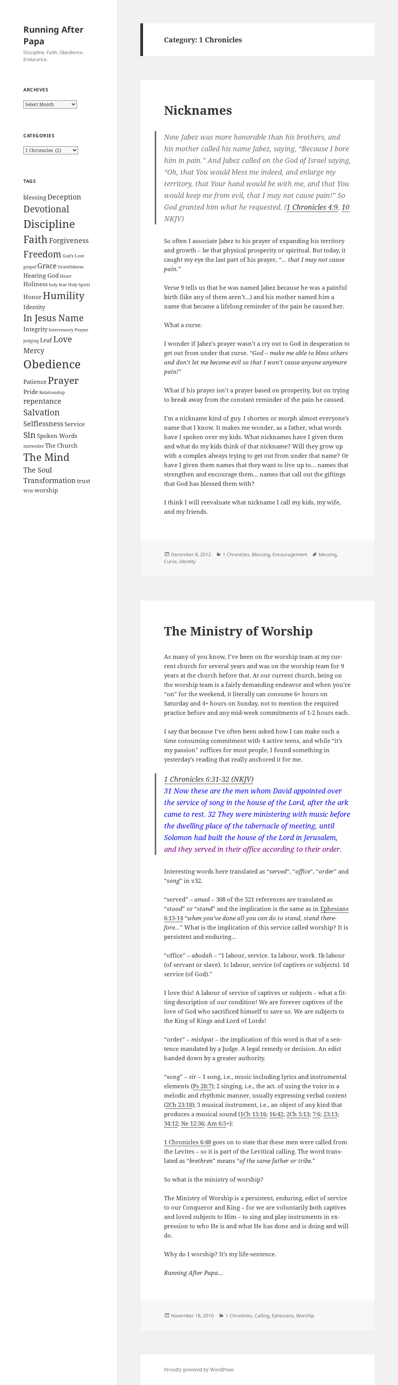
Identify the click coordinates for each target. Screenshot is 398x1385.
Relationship (52, 392)
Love (62, 339)
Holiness (35, 284)
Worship (305, 1315)
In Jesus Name (53, 318)
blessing (34, 197)
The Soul (37, 470)
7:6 (316, 1114)
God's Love (73, 256)
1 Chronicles (236, 554)
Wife (28, 491)
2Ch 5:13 (297, 1114)
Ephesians (283, 1315)
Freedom (42, 254)
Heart (66, 276)
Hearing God (41, 275)
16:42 (276, 1114)
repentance (42, 401)
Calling (262, 1315)
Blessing (261, 554)
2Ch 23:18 (179, 1104)
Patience (35, 381)
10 (345, 207)
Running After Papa (53, 35)
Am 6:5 (216, 1123)
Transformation (49, 480)
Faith (35, 239)
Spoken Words (57, 435)
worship (46, 490)
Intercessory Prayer (68, 330)
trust (83, 481)
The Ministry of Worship (238, 631)
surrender (33, 446)
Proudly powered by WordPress (199, 1369)
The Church (61, 445)
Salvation (41, 412)
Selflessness (43, 423)
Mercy (33, 350)
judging (31, 340)
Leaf (46, 340)
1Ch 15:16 (253, 1114)
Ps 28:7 (202, 1086)
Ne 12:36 (192, 1123)
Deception (64, 196)
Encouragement (289, 554)
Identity (34, 307)
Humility (63, 295)
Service (75, 424)
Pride (30, 392)
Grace (47, 265)
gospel (29, 267)
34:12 (171, 1123)
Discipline (49, 223)
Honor (32, 297)
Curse (170, 561)
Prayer (63, 380)
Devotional (46, 209)
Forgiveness (69, 240)
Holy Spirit (79, 284)
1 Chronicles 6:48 (187, 1142)
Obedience (52, 364)
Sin (29, 434)
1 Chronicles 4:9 (312, 207)
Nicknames (198, 110)
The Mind (46, 457)
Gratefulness (71, 267)
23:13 (330, 1114)
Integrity (35, 329)
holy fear (58, 284)
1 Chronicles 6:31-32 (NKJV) (208, 779)
